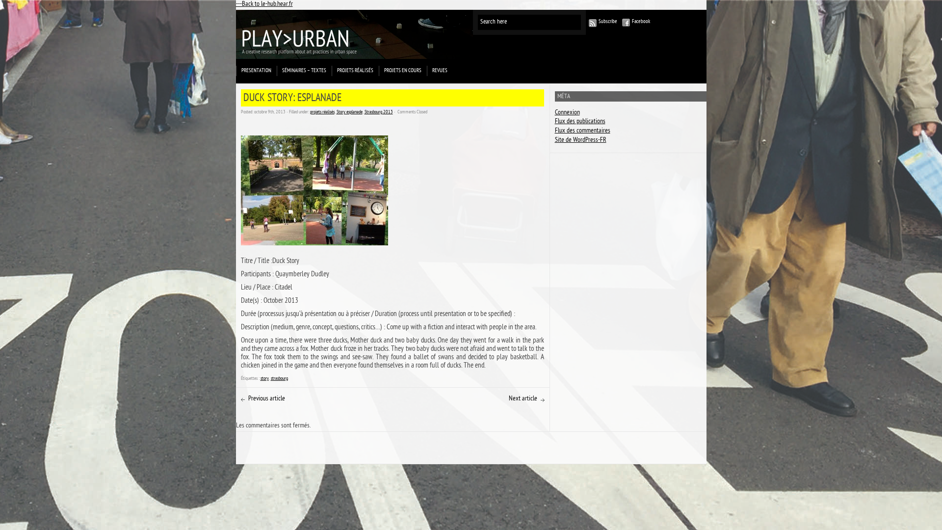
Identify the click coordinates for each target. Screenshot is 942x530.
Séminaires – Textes (304, 71)
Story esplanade (350, 112)
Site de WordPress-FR (580, 140)
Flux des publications (580, 122)
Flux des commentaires (582, 131)
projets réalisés (355, 71)
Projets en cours (402, 71)
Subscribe (608, 22)
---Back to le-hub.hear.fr (264, 4)
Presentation (256, 71)
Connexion (567, 113)
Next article (523, 399)
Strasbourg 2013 (379, 112)
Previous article (266, 399)
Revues (439, 71)
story (265, 379)
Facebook (641, 22)
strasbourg (279, 379)
